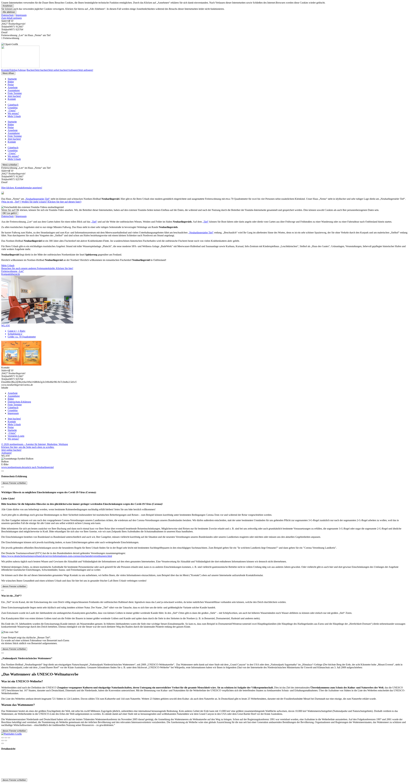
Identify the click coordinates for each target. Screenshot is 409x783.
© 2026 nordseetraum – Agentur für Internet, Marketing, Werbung (34, 444)
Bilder (11, 81)
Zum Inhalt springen (11, 18)
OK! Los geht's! (10, 213)
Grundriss (13, 107)
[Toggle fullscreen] (5, 737)
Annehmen (7, 6)
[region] (204, 18)
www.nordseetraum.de (12, 467)
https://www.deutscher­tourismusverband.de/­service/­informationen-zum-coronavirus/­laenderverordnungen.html (56, 556)
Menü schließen (10, 165)
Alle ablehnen (9, 12)
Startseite (12, 78)
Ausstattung (14, 90)
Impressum (21, 15)
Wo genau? (13, 113)
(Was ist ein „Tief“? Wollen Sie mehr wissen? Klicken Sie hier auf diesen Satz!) (41, 201)
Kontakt (12, 99)
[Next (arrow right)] (5, 740)
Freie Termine (15, 93)
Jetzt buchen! (14, 96)
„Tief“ (94, 221)
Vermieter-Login (16, 436)
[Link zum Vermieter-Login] (11, 734)
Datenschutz (7, 15)
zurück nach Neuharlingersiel (39, 467)
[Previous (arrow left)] (2, 740)
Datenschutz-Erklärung (19, 401)
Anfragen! (6, 452)
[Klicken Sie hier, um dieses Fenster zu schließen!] (2, 486)
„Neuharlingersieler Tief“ (37, 198)
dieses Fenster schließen (14, 483)
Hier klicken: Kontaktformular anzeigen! (21, 187)
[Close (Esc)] (2, 737)
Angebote (13, 87)
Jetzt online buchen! (11, 450)
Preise (11, 84)
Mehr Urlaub (14, 116)
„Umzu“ (12, 110)
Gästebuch (13, 104)
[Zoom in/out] (9, 737)
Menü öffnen (8, 73)
